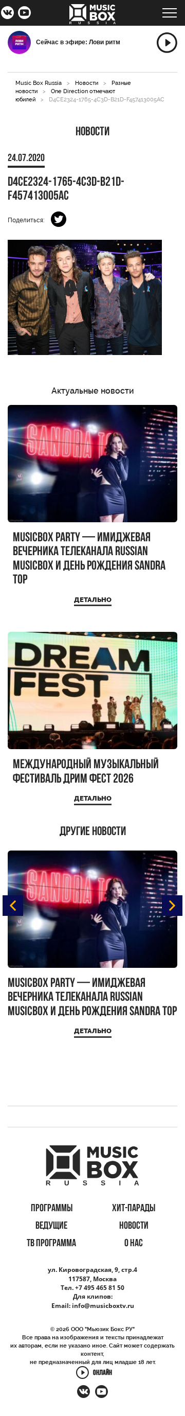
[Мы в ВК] (7, 14)
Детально (93, 600)
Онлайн (102, 1373)
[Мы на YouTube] (24, 14)
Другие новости (93, 832)
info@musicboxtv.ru (103, 1305)
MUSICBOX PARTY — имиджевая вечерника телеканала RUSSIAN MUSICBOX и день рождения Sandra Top (89, 559)
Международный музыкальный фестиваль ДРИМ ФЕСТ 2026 (86, 772)
